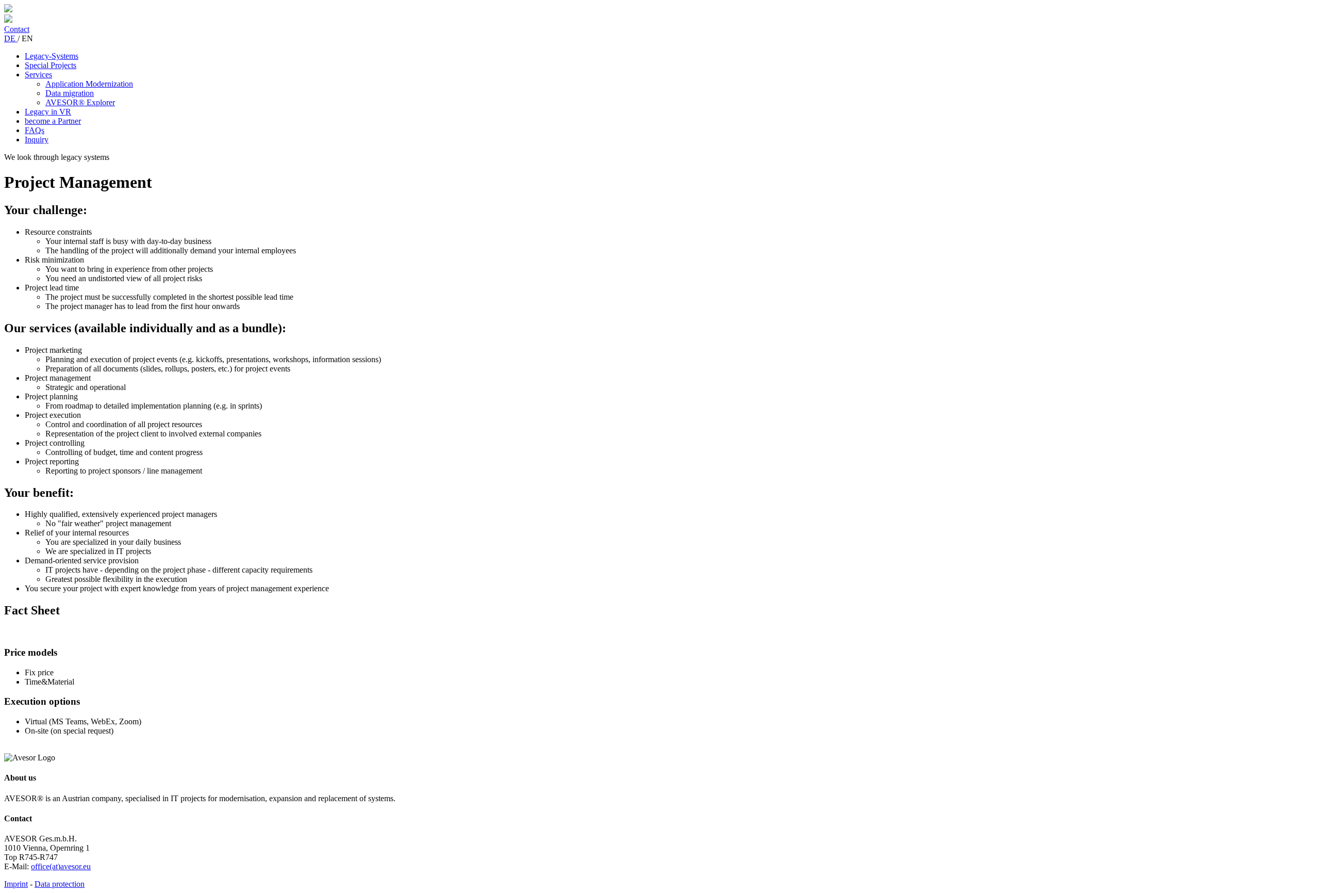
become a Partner (53, 121)
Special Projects (50, 65)
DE (11, 38)
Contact (16, 29)
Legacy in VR (48, 111)
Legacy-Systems (51, 56)
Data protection (60, 884)
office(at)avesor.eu (61, 866)
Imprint (16, 884)
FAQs (34, 130)
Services (38, 74)
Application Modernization (89, 83)
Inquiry (36, 139)
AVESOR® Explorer (80, 102)
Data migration (69, 93)
